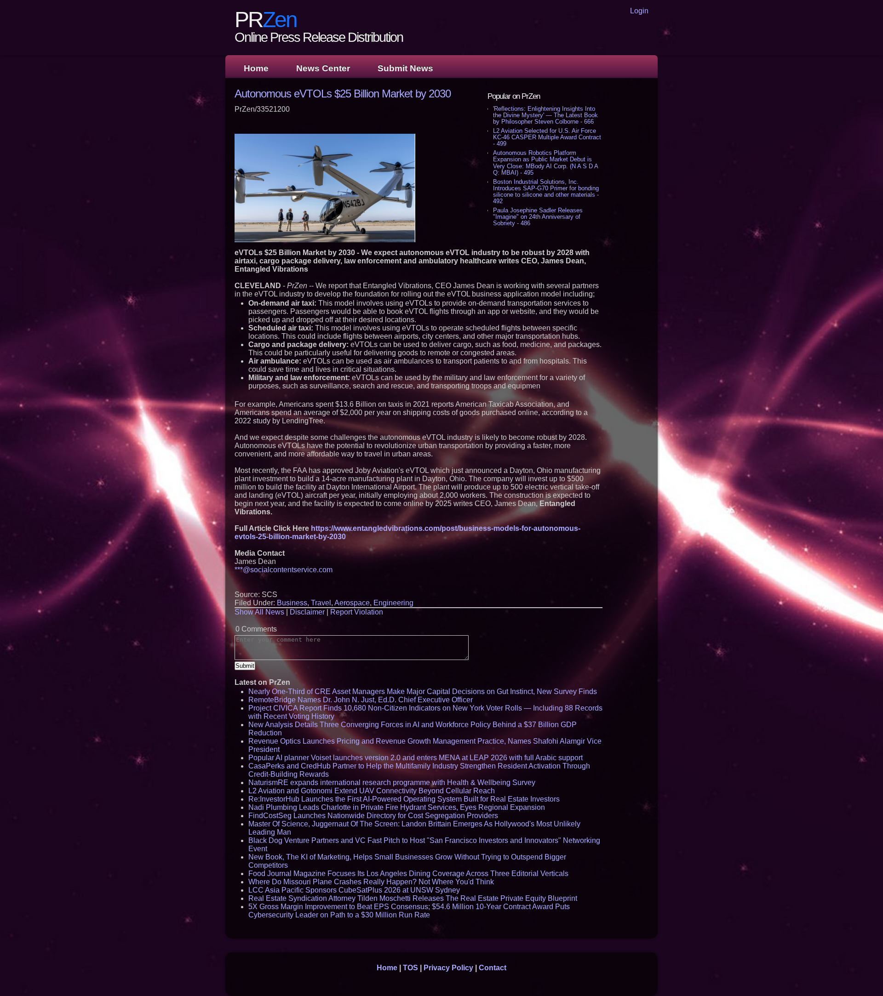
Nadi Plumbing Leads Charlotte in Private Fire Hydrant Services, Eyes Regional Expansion (396, 807)
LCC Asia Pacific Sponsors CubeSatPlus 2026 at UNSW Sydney (354, 890)
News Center (323, 68)
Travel (321, 603)
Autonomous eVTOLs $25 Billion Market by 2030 (343, 93)
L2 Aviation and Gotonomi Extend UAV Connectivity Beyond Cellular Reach (371, 791)
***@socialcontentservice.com (284, 570)
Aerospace (352, 603)
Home (256, 68)
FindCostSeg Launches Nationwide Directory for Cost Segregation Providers (373, 816)
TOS (410, 968)
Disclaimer (307, 612)
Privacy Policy (448, 968)
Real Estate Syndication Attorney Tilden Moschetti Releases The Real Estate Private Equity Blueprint (412, 898)
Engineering (393, 603)
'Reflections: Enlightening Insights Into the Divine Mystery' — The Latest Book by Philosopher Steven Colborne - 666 (545, 115)
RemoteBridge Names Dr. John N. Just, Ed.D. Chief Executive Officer (360, 700)
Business (292, 603)
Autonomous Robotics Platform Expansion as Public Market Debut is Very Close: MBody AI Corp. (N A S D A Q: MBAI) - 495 (545, 162)
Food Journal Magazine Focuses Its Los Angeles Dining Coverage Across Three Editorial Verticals (408, 873)
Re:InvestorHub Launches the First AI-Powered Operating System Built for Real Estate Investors (404, 799)
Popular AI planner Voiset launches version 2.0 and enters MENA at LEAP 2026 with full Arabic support (415, 758)
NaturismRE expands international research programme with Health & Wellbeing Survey (391, 782)
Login (639, 11)
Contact (492, 968)
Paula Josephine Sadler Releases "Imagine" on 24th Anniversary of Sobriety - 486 (538, 217)
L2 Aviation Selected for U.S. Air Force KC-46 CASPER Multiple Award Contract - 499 (547, 137)
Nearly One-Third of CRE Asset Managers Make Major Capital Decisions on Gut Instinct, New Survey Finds (422, 691)
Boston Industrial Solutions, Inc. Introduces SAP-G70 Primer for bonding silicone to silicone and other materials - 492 (546, 191)
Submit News (405, 68)
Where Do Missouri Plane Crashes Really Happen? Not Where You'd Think (371, 882)
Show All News (259, 612)
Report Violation (356, 612)
